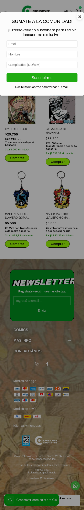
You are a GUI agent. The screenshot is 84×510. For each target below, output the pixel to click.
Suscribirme (42, 78)
